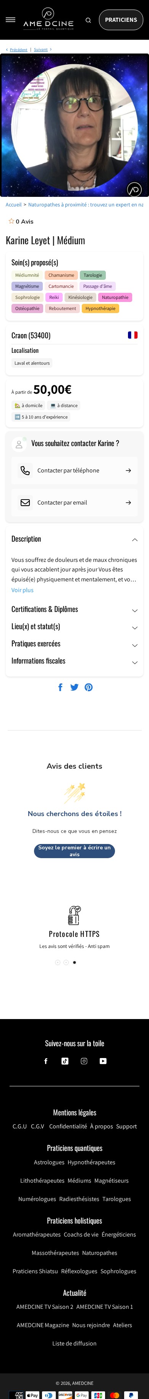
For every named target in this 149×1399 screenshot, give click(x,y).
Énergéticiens (119, 1234)
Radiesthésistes (79, 1199)
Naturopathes (99, 1253)
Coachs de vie (81, 1234)
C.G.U (20, 1126)
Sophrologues (118, 1271)
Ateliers (122, 1325)
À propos (101, 1126)
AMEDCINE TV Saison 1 (104, 1307)
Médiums (79, 1181)
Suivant (41, 49)
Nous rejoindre (91, 1325)
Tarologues (116, 1199)
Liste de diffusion (74, 1343)
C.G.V (37, 1126)
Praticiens (121, 20)
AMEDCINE (83, 1383)
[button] (74, 962)
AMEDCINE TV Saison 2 (44, 1307)
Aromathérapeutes (37, 1234)
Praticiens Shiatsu (35, 1271)
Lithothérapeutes (42, 1181)
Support (126, 1126)
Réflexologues (79, 1271)
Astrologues (49, 1162)
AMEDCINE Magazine (43, 1325)
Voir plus (22, 590)
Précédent (19, 49)
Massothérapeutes (55, 1253)
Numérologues (37, 1199)
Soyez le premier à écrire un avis (74, 851)
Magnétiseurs (111, 1181)
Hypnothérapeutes (91, 1162)
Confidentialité (68, 1126)
